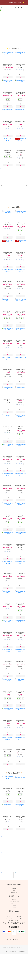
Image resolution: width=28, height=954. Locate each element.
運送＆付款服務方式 (14, 901)
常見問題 (14, 900)
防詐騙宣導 (14, 907)
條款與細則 (14, 905)
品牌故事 (14, 888)
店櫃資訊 (14, 890)
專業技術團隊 (14, 892)
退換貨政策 (14, 903)
